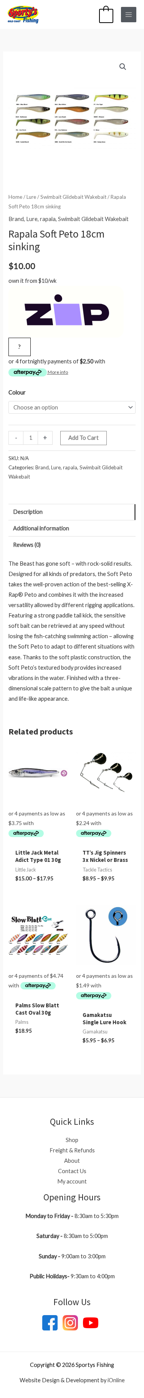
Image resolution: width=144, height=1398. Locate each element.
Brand (16, 219)
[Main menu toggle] (128, 14)
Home (15, 197)
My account (72, 1181)
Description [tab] (28, 511)
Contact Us (72, 1171)
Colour (17, 392)
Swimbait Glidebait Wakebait (73, 197)
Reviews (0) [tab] (27, 544)
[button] (123, 67)
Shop (72, 1140)
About (72, 1160)
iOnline (116, 1380)
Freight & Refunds (72, 1150)
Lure (31, 197)
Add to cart (83, 437)
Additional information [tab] (41, 528)
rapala (48, 219)
